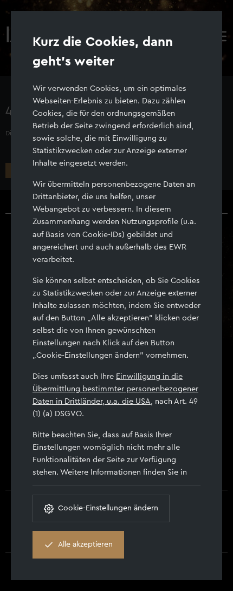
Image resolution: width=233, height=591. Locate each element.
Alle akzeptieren (85, 544)
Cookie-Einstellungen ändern (108, 508)
